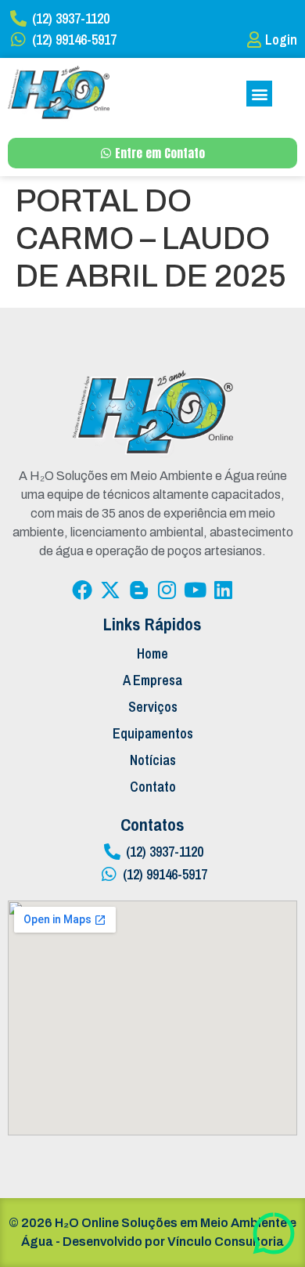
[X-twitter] (110, 589)
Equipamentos (153, 733)
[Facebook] (82, 589)
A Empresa (152, 680)
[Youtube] (195, 589)
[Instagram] (166, 589)
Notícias (153, 760)
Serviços (153, 707)
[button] (259, 93)
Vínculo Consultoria (225, 1241)
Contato (153, 786)
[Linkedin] (223, 589)
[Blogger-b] (138, 589)
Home (152, 653)
